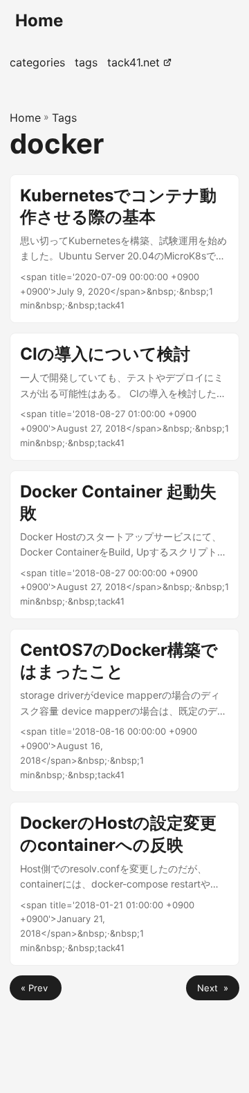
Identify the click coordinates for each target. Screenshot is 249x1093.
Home (39, 20)
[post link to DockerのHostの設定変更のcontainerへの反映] (124, 883)
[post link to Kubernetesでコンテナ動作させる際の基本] (124, 249)
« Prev (35, 987)
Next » (212, 987)
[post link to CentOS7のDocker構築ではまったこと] (124, 710)
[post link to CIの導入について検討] (124, 396)
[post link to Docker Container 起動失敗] (124, 545)
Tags (64, 118)
